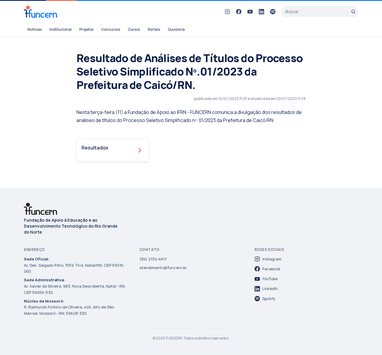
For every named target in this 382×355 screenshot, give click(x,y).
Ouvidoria (176, 29)
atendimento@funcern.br (163, 267)
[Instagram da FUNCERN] (227, 11)
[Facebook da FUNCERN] (238, 11)
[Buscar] (353, 11)
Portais (154, 29)
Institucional (61, 29)
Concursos (110, 29)
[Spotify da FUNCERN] (272, 11)
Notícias (34, 29)
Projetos (86, 29)
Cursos (134, 29)
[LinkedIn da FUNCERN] (261, 11)
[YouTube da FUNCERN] (250, 11)
